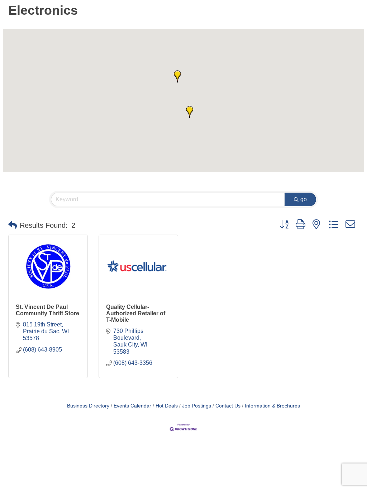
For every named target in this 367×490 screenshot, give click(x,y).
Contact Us (227, 406)
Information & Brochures (272, 406)
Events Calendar (132, 406)
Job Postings (196, 406)
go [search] (303, 199)
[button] (189, 112)
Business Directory (88, 406)
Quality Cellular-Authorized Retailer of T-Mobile (135, 313)
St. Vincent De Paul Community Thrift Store (47, 310)
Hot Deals (167, 406)
